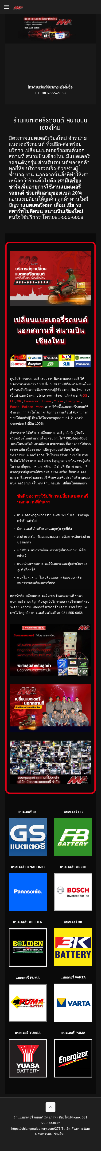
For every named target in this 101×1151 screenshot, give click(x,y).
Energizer (73, 401)
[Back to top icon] (50, 1107)
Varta (40, 407)
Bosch (14, 407)
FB (12, 401)
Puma (46, 401)
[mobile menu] (6, 7)
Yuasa (58, 401)
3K (19, 401)
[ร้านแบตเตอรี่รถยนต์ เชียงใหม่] (18, 7)
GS (84, 395)
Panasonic (31, 401)
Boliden (27, 407)
